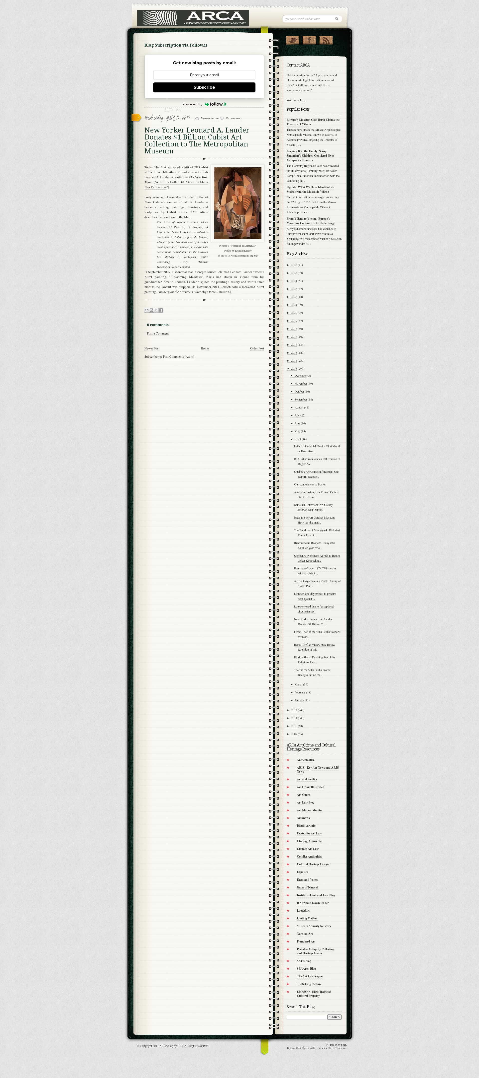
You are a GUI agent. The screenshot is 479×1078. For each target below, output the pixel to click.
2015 (294, 352)
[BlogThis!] (151, 310)
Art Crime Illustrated (310, 787)
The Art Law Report (310, 976)
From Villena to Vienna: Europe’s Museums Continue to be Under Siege (311, 220)
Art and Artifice (307, 779)
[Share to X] (156, 310)
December (301, 375)
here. (303, 100)
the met (215, 118)
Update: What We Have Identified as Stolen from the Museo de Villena (310, 189)
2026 (294, 265)
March (298, 684)
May (297, 431)
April (298, 439)
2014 (294, 360)
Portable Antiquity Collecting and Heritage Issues (315, 951)
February (300, 692)
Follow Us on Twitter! (292, 39)
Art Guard (304, 795)
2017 (294, 336)
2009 (294, 734)
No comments (234, 118)
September (301, 399)
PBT (180, 1046)
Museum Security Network (314, 926)
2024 (294, 281)
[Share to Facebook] (160, 310)
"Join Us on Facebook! (309, 39)
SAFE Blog (304, 961)
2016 (294, 344)
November (301, 383)
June (297, 423)
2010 (294, 726)
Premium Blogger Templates (332, 1048)
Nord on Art (305, 934)
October (299, 391)
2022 (294, 297)
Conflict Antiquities (309, 856)
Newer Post (151, 348)
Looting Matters (307, 918)
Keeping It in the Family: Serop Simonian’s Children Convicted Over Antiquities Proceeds (310, 155)
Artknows (303, 818)
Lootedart (303, 910)
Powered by (192, 104)
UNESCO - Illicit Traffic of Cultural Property (314, 994)
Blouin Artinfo (306, 825)
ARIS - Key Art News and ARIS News (318, 769)
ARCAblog (166, 1046)
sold (235, 286)
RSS (326, 39)
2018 (294, 329)
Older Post (257, 348)
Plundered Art (306, 941)
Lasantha (311, 1048)
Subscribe (204, 87)
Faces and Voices (307, 879)
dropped (184, 286)
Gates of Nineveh (308, 887)
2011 (294, 718)
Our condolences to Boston (310, 484)
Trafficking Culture (309, 984)
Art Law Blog (305, 802)
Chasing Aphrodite (309, 841)
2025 (294, 273)
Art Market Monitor (310, 810)
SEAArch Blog (306, 968)
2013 (294, 368)
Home (205, 348)
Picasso (205, 118)
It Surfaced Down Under (313, 903)
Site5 (343, 1044)
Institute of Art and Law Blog (316, 895)
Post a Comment (158, 333)
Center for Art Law (309, 833)
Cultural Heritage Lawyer (313, 864)
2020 (294, 313)
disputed (204, 281)
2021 (294, 305)
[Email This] (146, 310)
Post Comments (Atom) (178, 356)
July (297, 415)
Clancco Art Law (308, 849)
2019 (294, 321)
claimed (224, 272)
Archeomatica (306, 760)
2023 (294, 289)
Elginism (302, 872)
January (299, 700)
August (299, 407)
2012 (294, 710)
